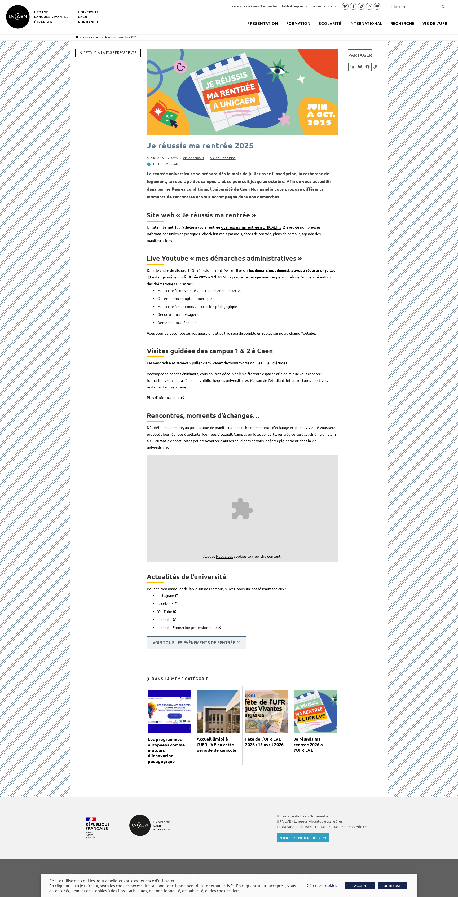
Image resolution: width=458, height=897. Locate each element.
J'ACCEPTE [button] (360, 885)
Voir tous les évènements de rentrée (194, 643)
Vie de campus (193, 158)
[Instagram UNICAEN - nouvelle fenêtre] (361, 6)
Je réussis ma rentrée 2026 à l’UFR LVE (308, 744)
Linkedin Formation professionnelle (187, 627)
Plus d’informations (163, 397)
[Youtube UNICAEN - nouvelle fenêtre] (377, 6)
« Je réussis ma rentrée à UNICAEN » (251, 227)
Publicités (224, 556)
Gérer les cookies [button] (322, 885)
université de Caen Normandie (253, 6)
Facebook (165, 603)
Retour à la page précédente (109, 53)
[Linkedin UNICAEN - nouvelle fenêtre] (369, 6)
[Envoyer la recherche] (444, 6)
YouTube (164, 611)
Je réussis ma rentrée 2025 (121, 37)
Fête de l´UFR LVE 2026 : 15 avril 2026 (264, 741)
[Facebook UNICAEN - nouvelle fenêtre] (353, 6)
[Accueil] (77, 37)
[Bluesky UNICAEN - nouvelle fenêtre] (345, 6)
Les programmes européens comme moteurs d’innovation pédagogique (166, 750)
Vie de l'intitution (223, 158)
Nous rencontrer (300, 837)
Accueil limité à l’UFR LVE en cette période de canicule (216, 744)
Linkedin (164, 619)
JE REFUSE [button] (392, 885)
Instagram (165, 595)
